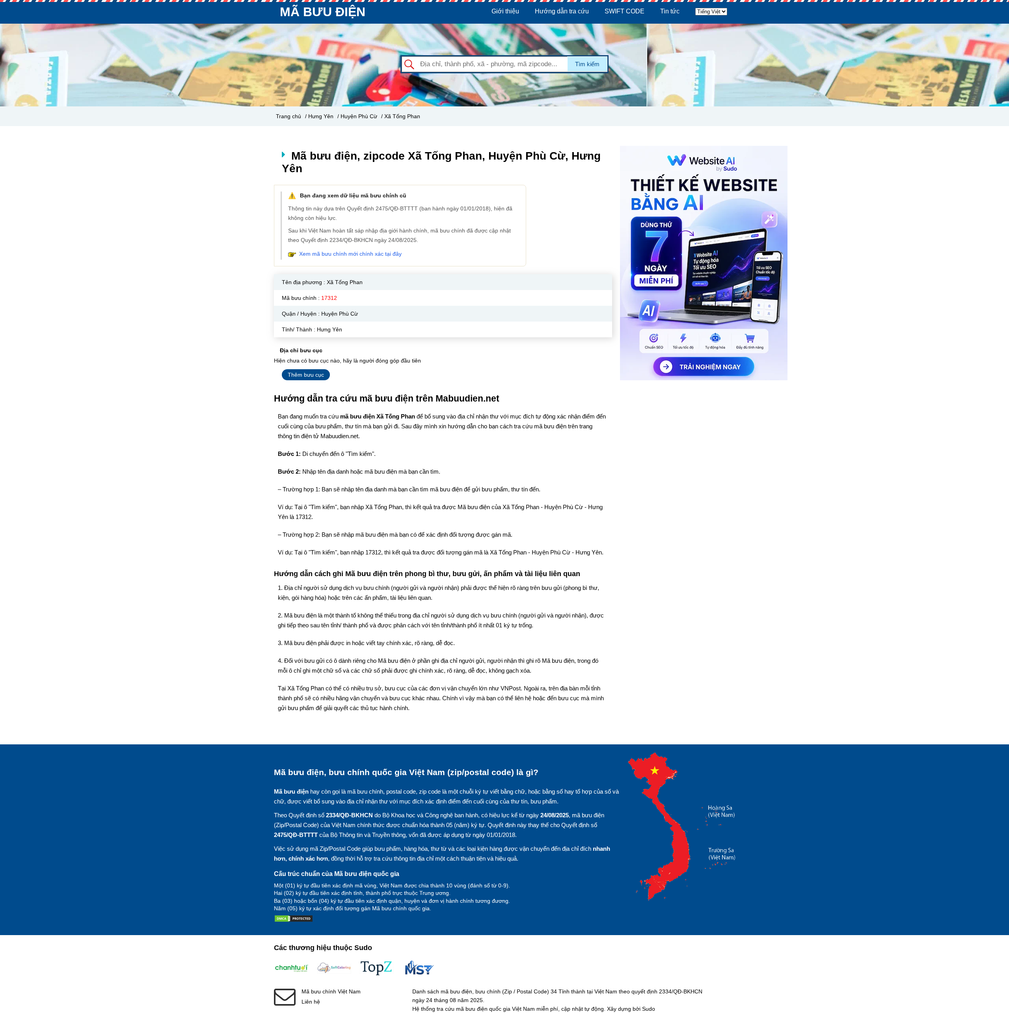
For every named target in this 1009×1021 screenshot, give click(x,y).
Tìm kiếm (587, 64)
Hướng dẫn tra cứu (562, 11)
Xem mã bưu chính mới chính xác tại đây (350, 254)
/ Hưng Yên (319, 116)
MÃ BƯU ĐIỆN (322, 12)
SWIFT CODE (624, 11)
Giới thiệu (505, 11)
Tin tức (669, 11)
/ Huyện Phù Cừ (357, 116)
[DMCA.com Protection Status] (293, 920)
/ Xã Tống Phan (400, 116)
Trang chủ (288, 116)
